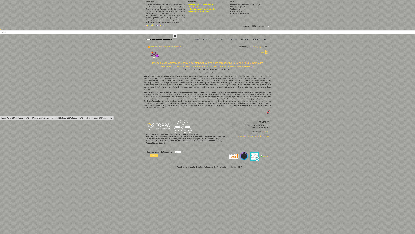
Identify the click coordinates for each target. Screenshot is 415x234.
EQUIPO (196, 39)
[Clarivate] (244, 156)
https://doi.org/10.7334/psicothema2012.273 (165, 47)
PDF (263, 53)
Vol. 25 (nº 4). (256, 47)
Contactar (265, 132)
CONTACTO (257, 39)
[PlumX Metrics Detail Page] (154, 54)
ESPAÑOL (151, 25)
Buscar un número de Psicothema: (159, 152)
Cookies (250, 136)
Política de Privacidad (261, 136)
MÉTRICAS (245, 39)
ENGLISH (161, 25)
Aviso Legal (242, 136)
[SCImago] (265, 156)
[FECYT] (255, 156)
